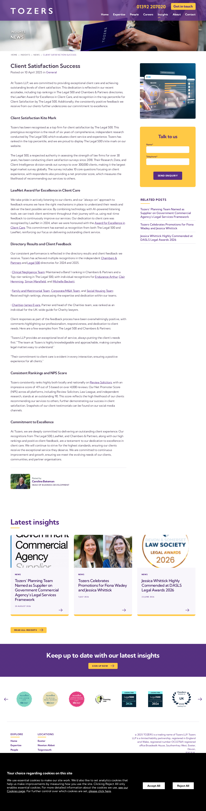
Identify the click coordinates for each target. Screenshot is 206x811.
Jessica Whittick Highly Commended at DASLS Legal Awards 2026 (166, 237)
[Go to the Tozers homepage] (31, 11)
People (134, 14)
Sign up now (100, 666)
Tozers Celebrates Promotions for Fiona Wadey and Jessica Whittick (166, 226)
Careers (148, 14)
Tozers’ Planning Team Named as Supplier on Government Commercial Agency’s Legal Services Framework (165, 213)
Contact (190, 14)
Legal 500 (33, 263)
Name (149, 144)
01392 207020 (151, 7)
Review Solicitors (101, 382)
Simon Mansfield (35, 281)
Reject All (183, 785)
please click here (100, 791)
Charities (17, 305)
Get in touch (183, 6)
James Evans (32, 305)
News (36, 55)
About (177, 14)
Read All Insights (25, 630)
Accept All (153, 785)
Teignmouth (45, 749)
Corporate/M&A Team (65, 291)
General (51, 72)
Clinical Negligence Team (28, 272)
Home (105, 14)
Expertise (119, 14)
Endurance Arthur (106, 277)
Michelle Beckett (64, 281)
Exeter (41, 740)
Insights (163, 14)
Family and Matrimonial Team (31, 291)
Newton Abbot (46, 745)
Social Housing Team (100, 291)
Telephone (151, 156)
